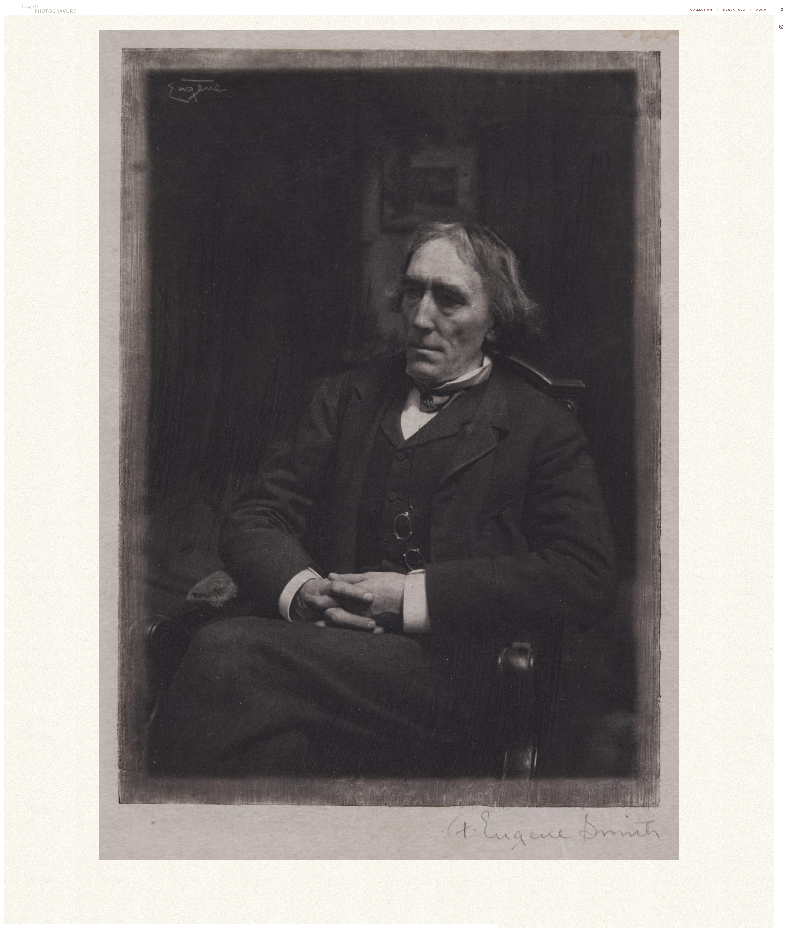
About (762, 10)
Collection (701, 10)
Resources (734, 10)
